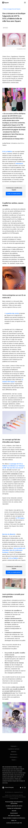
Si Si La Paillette (7, 151)
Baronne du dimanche (8, 534)
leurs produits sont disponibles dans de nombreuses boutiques (13, 550)
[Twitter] (20, 787)
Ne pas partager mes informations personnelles (14, 802)
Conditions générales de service (14, 805)
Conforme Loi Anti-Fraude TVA (14, 822)
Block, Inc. (14, 820)
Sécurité (14, 810)
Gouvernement (14, 813)
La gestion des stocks (12, 313)
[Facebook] (22, 787)
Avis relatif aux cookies (14, 815)
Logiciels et (13, 749)
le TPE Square (20, 518)
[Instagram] (25, 787)
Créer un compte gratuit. (14, 193)
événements (19, 163)
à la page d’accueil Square (11, 9)
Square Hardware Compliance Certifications (14, 818)
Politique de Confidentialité (14, 808)
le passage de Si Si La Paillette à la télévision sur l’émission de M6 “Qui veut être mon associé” (13, 466)
